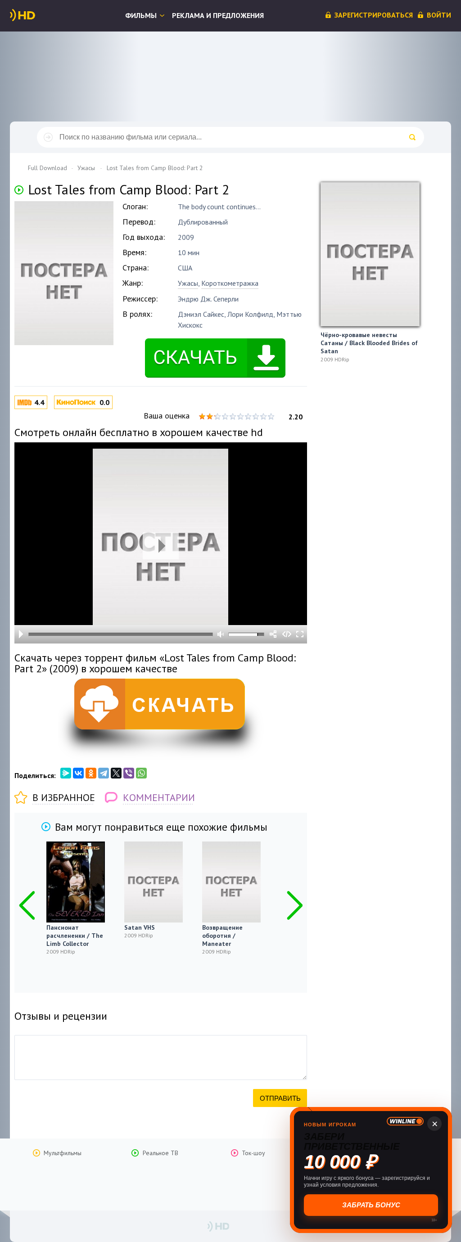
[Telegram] (103, 773)
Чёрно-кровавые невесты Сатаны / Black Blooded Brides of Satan (369, 343)
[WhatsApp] (141, 773)
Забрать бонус (371, 1205)
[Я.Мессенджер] (65, 773)
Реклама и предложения (218, 15)
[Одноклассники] (91, 773)
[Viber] (128, 773)
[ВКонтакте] (78, 773)
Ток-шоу (253, 1153)
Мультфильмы (62, 1153)
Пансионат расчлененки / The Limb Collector (74, 935)
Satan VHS (139, 927)
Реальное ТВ (160, 1153)
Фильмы (141, 15)
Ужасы (188, 283)
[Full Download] (37, 15)
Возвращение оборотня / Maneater (222, 935)
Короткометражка (229, 283)
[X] (116, 773)
